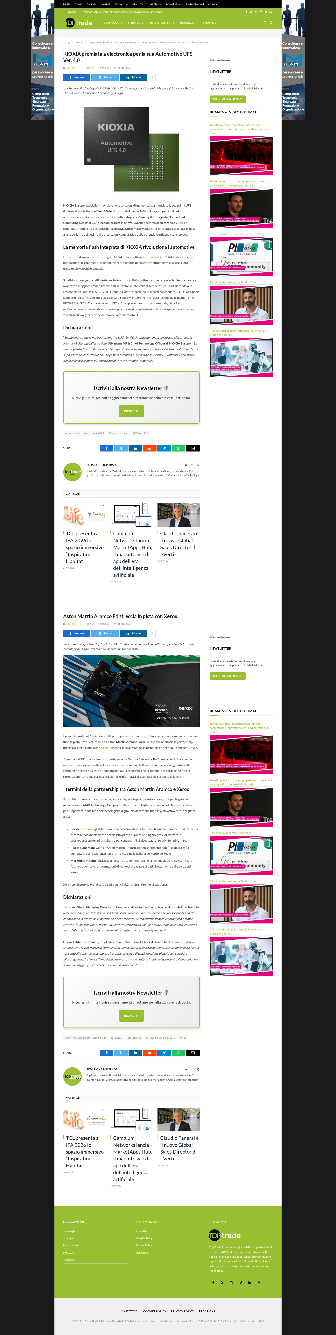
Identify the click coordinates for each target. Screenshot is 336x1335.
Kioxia (112, 433)
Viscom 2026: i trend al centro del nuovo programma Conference (123, 11)
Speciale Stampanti (195, 4)
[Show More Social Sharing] (152, 77)
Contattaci (213, 4)
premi (125, 433)
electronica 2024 (94, 433)
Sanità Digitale (154, 4)
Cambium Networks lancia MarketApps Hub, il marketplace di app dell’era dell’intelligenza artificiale (132, 554)
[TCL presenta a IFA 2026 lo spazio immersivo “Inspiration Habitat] (84, 515)
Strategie (135, 22)
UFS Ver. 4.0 (140, 433)
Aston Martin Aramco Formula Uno (85, 1037)
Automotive (72, 433)
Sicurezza (188, 22)
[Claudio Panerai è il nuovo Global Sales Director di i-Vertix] (179, 515)
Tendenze (208, 22)
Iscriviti (131, 411)
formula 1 (117, 1037)
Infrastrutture (161, 22)
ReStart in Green (173, 4)
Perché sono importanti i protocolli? (232, 234)
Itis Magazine (121, 4)
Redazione (142, 1252)
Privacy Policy (144, 1245)
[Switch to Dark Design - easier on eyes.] (265, 22)
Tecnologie (113, 22)
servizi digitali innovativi (160, 1037)
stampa (89, 829)
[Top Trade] (78, 22)
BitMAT (66, 4)
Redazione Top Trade (81, 67)
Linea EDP (105, 4)
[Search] (271, 22)
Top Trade (91, 4)
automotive (150, 257)
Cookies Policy (144, 1238)
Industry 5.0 (137, 4)
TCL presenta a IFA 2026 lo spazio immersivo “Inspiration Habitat (85, 547)
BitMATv (79, 4)
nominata (102, 217)
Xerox (182, 1037)
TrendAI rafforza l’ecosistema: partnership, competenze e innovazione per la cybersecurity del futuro (240, 129)
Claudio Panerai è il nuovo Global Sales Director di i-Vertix (179, 543)
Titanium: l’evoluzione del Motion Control (235, 282)
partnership (134, 1037)
